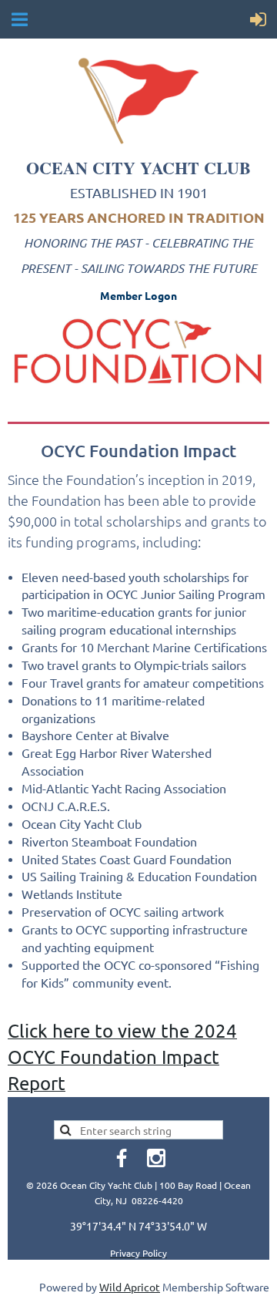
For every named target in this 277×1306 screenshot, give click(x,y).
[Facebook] (121, 1158)
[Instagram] (156, 1158)
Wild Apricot (129, 1287)
